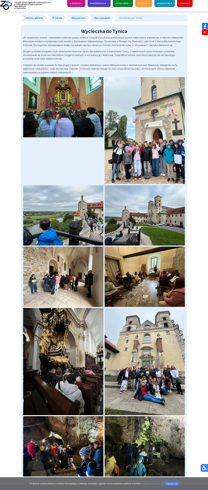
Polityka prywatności (152, 483)
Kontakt (185, 3)
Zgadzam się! (171, 484)
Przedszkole (98, 3)
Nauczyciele (164, 3)
